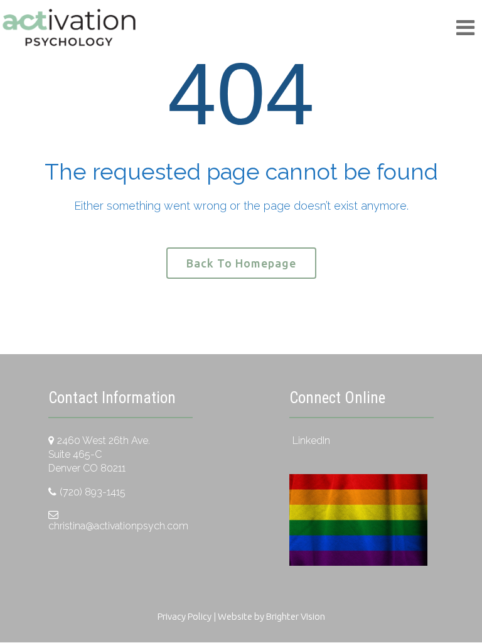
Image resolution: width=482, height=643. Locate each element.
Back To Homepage (241, 263)
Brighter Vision (295, 616)
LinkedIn (311, 440)
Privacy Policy (185, 616)
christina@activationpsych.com (118, 526)
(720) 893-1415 (93, 492)
